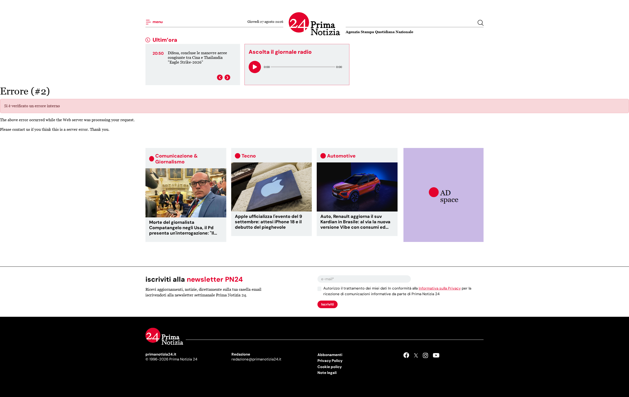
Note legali (327, 372)
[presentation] (220, 77)
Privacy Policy (330, 360)
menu (157, 21)
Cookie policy (329, 366)
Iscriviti (327, 304)
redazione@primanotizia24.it (256, 359)
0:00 (267, 67)
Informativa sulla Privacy (440, 288)
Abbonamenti (329, 354)
